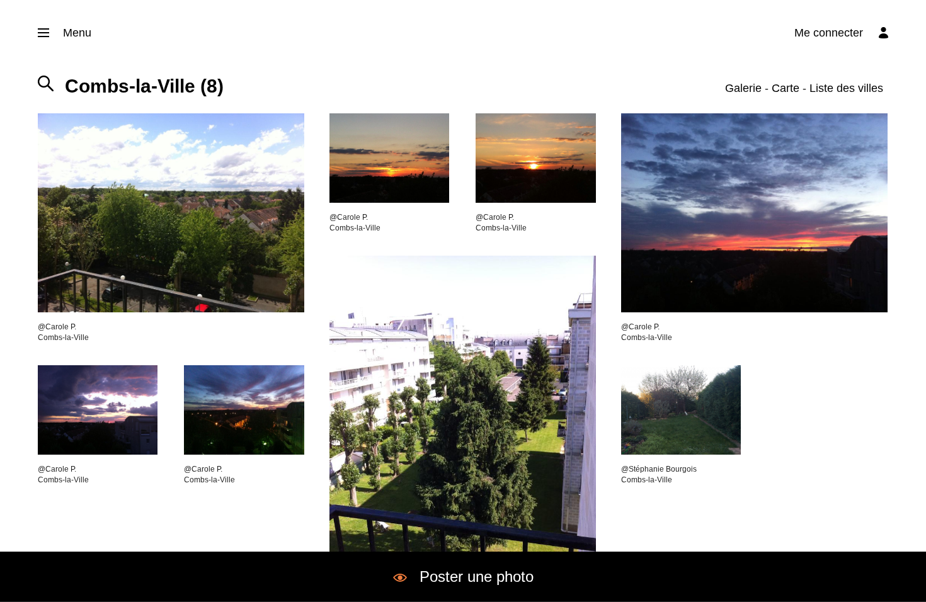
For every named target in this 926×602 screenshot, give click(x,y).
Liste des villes (846, 88)
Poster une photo (477, 576)
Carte (785, 88)
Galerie (743, 88)
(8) (144, 86)
